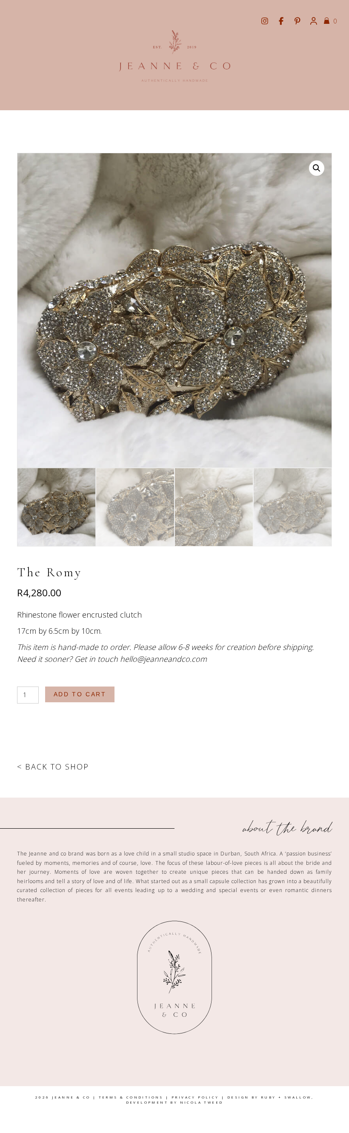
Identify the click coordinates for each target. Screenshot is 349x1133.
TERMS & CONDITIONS (131, 1097)
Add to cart (80, 694)
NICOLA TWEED (201, 1102)
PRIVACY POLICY (195, 1097)
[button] (316, 168)
